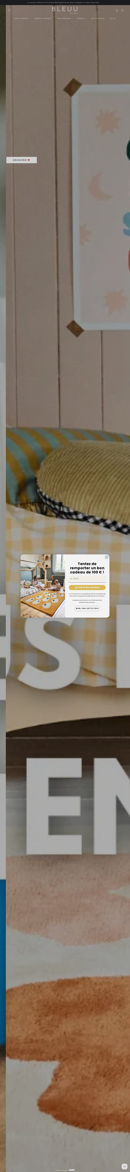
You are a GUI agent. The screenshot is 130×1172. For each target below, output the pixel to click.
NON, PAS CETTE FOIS (87, 608)
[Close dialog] (106, 557)
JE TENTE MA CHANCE (87, 587)
